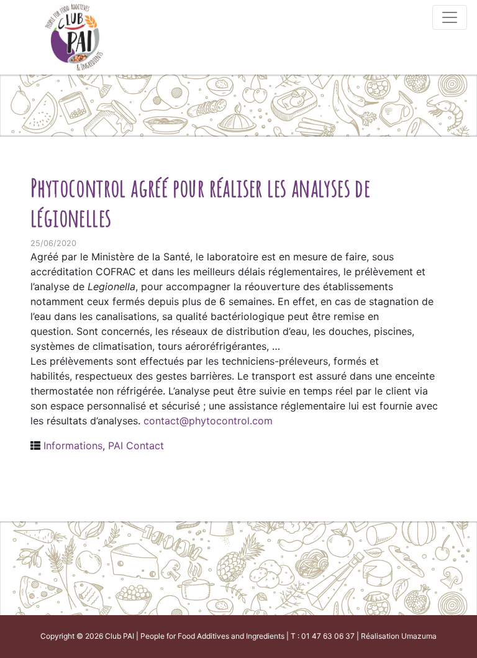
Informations (72, 445)
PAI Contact (136, 445)
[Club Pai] (74, 36)
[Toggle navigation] (449, 17)
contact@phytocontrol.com (208, 420)
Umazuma (419, 636)
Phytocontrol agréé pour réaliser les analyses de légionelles (200, 202)
